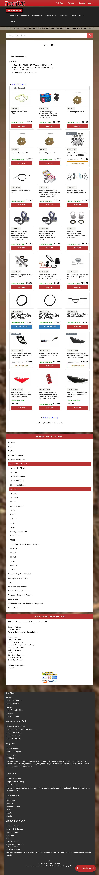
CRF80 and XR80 (17, 506)
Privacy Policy (13, 637)
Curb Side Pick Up (15, 657)
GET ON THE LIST (77, 163)
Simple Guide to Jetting (15, 782)
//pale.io (70, 866)
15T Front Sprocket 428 (47, 153)
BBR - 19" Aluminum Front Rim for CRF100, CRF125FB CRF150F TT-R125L (49, 316)
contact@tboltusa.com (40, 28)
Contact (82, 3)
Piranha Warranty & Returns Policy (21, 645)
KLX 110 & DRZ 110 (17, 468)
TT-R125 (13, 553)
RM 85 (12, 540)
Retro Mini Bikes (12, 716)
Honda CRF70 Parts (14, 732)
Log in (90, 3)
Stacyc (10, 582)
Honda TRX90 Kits (13, 739)
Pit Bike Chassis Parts (16, 459)
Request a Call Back (82, 28)
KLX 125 (13, 515)
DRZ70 (12, 510)
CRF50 (73, 15)
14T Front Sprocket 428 (19, 153)
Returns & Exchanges (14, 829)
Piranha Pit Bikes (12, 703)
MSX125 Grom (15, 536)
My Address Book (13, 807)
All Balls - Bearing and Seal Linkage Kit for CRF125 (77, 154)
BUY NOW (21, 126)
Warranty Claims (14, 629)
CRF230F (14, 502)
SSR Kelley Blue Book (16, 655)
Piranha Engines (12, 748)
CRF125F (14, 489)
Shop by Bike (14, 10)
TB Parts (11, 451)
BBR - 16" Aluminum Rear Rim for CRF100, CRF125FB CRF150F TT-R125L (21, 316)
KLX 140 (13, 519)
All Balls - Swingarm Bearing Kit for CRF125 (21, 276)
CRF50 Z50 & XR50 (17, 476)
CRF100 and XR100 (17, 485)
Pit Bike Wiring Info (13, 779)
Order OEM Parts (14, 640)
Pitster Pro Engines (13, 752)
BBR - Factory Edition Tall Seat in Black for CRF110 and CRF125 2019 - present (77, 355)
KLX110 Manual (12, 785)
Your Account (13, 795)
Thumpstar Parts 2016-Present (20, 595)
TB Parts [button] (63, 15)
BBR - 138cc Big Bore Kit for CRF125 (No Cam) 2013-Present (77, 277)
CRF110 (12, 22)
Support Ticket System (16, 665)
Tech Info (11, 773)
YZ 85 (12, 561)
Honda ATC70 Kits (13, 736)
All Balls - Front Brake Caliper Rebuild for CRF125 (77, 191)
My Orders (10, 803)
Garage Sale (13, 599)
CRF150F (14, 493)
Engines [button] (24, 15)
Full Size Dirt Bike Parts (17, 591)
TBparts (11, 652)
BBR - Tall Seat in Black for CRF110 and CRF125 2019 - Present (77, 395)
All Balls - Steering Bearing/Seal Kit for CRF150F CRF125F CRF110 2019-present (76, 235)
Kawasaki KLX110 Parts (15, 726)
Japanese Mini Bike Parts (18, 464)
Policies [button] (71, 3)
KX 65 (12, 523)
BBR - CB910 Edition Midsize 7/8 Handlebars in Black (77, 315)
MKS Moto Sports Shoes (17, 587)
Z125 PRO (14, 565)
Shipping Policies (14, 627)
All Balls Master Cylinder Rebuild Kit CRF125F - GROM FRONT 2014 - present (49, 277)
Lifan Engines (11, 755)
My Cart (9, 810)
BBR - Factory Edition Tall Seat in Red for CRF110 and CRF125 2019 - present (21, 395)
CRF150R (14, 498)
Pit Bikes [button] (13, 15)
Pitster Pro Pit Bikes (13, 700)
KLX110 (82, 15)
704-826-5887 (64, 28)
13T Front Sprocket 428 (75, 112)
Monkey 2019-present (18, 532)
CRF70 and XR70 (17, 481)
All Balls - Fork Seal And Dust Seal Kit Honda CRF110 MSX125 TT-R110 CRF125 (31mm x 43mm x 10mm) (49, 193)
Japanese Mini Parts (16, 721)
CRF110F (13, 472)
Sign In (9, 816)
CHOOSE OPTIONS (21, 326)
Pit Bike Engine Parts (16, 455)
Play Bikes (10, 713)
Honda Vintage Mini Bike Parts (20, 574)
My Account (10, 800)
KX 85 (12, 527)
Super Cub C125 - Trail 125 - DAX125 (24, 544)
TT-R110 (13, 548)
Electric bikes (13, 608)
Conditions (10, 835)
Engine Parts (37, 15)
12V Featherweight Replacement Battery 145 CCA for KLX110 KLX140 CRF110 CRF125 (48, 115)
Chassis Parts (51, 15)
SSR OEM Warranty (15, 642)
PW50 (12, 570)
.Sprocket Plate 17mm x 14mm (19, 113)
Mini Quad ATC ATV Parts (18, 578)
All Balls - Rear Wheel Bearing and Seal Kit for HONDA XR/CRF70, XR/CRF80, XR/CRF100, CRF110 (48, 236)
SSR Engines (11, 758)
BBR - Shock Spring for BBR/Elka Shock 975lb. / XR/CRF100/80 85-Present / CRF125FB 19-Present (48, 396)
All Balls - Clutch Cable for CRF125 (21, 191)
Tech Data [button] (59, 3)
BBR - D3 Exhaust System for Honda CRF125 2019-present (48, 355)
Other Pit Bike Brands (16, 647)
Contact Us (12, 668)
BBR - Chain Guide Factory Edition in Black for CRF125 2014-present (21, 355)
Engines (11, 447)
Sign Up (9, 813)
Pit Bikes (11, 443)
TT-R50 (13, 557)
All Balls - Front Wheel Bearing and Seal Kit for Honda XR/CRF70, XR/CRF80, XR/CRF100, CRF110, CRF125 (20, 236)
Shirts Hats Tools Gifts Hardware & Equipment (25, 604)
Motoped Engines (14, 650)
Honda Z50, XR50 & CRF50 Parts (19, 729)
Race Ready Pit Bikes (14, 710)
